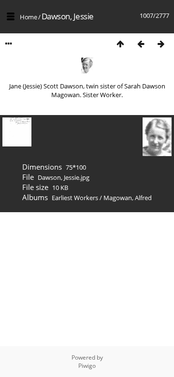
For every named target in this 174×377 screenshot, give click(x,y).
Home (28, 17)
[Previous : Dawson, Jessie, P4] (140, 43)
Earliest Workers (75, 197)
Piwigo (87, 366)
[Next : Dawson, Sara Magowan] (161, 43)
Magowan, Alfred (127, 197)
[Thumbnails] (120, 43)
